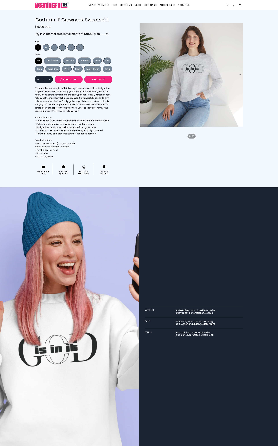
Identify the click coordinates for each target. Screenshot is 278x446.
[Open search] (227, 5)
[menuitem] (92, 5)
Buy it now (98, 79)
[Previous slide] (142, 75)
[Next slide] (240, 75)
